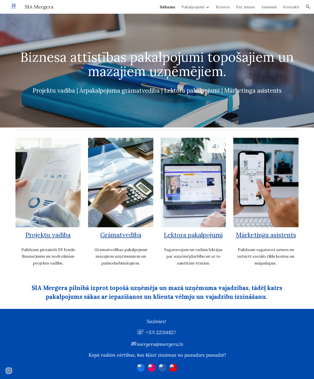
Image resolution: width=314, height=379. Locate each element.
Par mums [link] (245, 6)
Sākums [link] (167, 6)
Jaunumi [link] (269, 6)
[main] (157, 71)
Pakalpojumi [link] (193, 6)
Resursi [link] (223, 6)
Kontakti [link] (291, 6)
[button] (308, 7)
